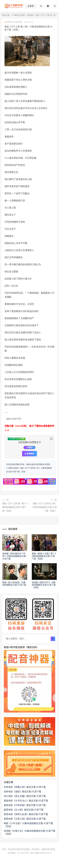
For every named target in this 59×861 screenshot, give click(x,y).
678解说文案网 (18, 15)
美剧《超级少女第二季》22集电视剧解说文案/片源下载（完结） (44, 556)
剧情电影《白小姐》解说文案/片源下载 (23, 810)
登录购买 (30, 454)
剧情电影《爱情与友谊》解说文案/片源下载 (26, 814)
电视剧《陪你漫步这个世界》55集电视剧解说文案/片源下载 (14, 556)
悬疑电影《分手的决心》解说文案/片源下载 (26, 801)
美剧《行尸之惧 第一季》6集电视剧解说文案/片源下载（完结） (14, 507)
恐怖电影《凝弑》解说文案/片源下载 (22, 792)
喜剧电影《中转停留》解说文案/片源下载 (25, 805)
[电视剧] (30, 15)
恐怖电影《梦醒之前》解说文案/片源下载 (25, 787)
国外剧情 (18, 22)
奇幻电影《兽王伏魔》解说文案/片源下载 (25, 796)
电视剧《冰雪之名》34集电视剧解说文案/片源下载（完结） (29, 832)
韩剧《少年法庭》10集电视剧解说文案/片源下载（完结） (28, 825)
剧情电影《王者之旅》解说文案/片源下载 (25, 819)
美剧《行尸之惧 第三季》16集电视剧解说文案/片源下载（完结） (44, 507)
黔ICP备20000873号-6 (41, 853)
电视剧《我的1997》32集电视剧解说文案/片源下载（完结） (44, 585)
